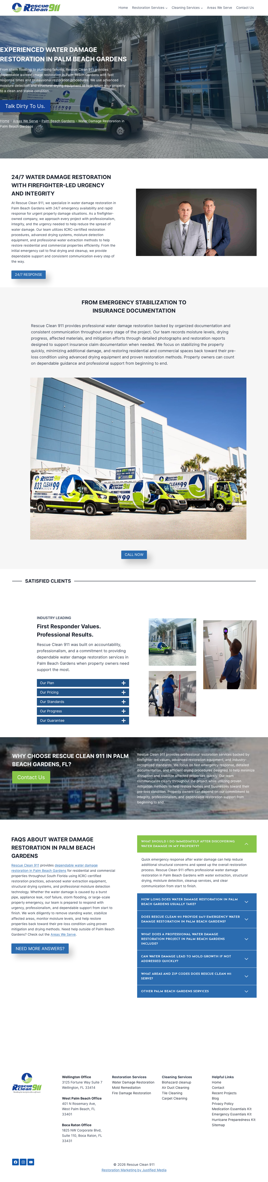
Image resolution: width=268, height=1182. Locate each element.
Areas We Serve (219, 8)
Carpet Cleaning (174, 1098)
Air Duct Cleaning (175, 1088)
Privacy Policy (222, 1104)
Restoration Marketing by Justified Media (134, 1170)
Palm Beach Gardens (58, 121)
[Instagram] (23, 1162)
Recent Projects (224, 1093)
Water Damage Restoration (133, 1082)
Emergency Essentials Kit (232, 1114)
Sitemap (218, 1125)
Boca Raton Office (76, 1125)
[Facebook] (15, 1162)
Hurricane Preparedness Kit (233, 1120)
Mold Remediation (126, 1088)
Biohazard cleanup (176, 1082)
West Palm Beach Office (82, 1098)
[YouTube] (30, 1162)
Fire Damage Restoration (131, 1093)
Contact (218, 1088)
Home (123, 8)
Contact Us (245, 8)
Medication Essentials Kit (232, 1109)
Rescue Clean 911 (25, 865)
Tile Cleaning (172, 1093)
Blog (215, 1098)
